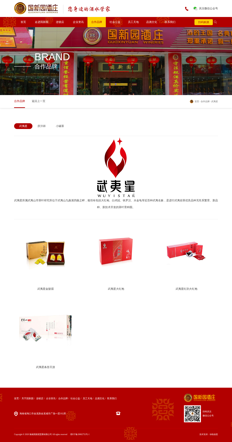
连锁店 (60, 22)
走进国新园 (41, 22)
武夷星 (23, 126)
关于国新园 (27, 398)
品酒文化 (151, 22)
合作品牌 (96, 22)
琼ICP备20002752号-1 (80, 434)
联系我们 (170, 22)
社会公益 (115, 22)
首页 (23, 22)
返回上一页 (38, 101)
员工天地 (133, 22)
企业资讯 (78, 22)
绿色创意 (214, 434)
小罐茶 (60, 126)
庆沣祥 (42, 126)
